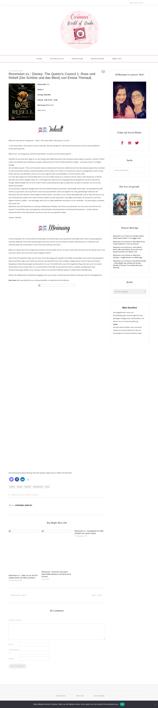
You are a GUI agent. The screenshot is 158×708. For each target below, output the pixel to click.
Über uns (117, 59)
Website (11, 659)
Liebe (47, 487)
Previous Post (18, 595)
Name (11, 644)
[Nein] (155, 704)
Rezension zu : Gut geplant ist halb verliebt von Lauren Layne (89, 532)
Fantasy (28, 487)
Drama (19, 487)
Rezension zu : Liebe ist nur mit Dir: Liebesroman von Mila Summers (23, 576)
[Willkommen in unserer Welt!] (129, 118)
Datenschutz (57, 59)
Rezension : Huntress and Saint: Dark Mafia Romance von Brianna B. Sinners (56, 574)
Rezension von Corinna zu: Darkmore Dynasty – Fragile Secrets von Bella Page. (128, 256)
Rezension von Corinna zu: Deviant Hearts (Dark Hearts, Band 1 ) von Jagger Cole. (128, 237)
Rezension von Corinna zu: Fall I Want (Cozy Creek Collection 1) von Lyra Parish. (129, 242)
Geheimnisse (38, 487)
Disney (12, 487)
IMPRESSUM (77, 59)
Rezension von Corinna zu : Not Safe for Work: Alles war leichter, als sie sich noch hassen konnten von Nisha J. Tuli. (127, 249)
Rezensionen (97, 59)
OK (122, 704)
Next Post (97, 595)
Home (39, 59)
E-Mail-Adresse (14, 651)
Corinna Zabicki (31, 495)
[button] (11, 479)
